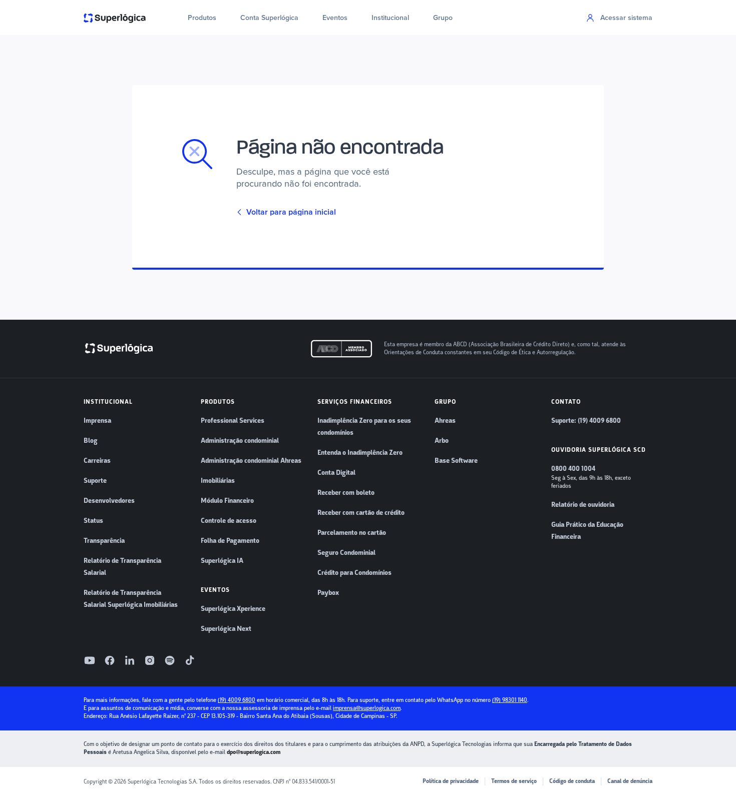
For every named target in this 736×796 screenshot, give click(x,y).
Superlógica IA (222, 560)
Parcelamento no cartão (351, 532)
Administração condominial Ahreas (251, 460)
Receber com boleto (346, 492)
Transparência (104, 540)
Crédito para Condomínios (354, 572)
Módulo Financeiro (227, 500)
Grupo (443, 18)
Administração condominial (240, 440)
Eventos (334, 18)
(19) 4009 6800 (236, 700)
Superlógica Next (226, 628)
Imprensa (97, 420)
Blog (91, 440)
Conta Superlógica (269, 18)
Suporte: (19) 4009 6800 (586, 420)
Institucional (390, 18)
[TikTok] (190, 660)
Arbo (442, 440)
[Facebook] (110, 660)
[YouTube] (90, 660)
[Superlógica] (115, 18)
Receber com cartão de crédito (361, 512)
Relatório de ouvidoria (582, 504)
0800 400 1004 (573, 468)
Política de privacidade (451, 781)
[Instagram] (150, 660)
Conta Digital (336, 472)
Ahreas (445, 420)
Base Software (456, 460)
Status (93, 520)
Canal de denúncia (629, 781)
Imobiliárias (218, 480)
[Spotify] (170, 660)
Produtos (202, 18)
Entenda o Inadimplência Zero (360, 452)
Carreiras (97, 460)
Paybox (328, 592)
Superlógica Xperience (233, 608)
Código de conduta (572, 781)
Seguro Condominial (346, 552)
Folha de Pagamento (230, 540)
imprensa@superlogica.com (367, 708)
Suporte (95, 480)
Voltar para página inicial (291, 212)
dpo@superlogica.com (253, 752)
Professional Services (232, 420)
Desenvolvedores (109, 500)
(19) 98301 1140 (509, 700)
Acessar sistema (626, 18)
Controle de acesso (228, 520)
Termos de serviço (514, 781)
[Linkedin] (130, 660)
